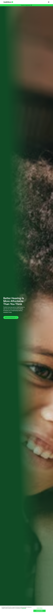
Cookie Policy (24, 608)
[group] (10, 317)
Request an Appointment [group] (25, 5)
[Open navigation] (49, 2)
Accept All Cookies (39, 610)
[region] (26, 609)
